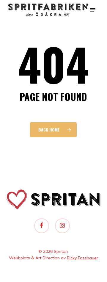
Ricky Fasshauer (82, 258)
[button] (93, 10)
